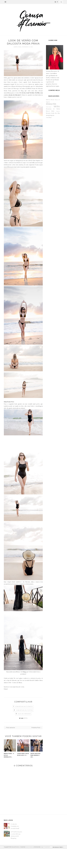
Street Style (50, 111)
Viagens (58, 111)
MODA (25, 718)
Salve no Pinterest (24, 713)
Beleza (48, 99)
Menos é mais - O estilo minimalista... (9, 755)
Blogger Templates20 (45, 847)
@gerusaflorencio (22, 84)
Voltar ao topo (57, 847)
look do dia (55, 113)
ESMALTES (51, 104)
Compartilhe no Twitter (24, 710)
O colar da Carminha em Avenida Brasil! (15, 826)
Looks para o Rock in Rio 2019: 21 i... (23, 754)
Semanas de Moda (53, 109)
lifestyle (48, 113)
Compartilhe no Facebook (24, 706)
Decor (52, 99)
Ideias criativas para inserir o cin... (35, 755)
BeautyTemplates (29, 847)
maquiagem (50, 115)
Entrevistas (48, 106)
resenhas (48, 117)
